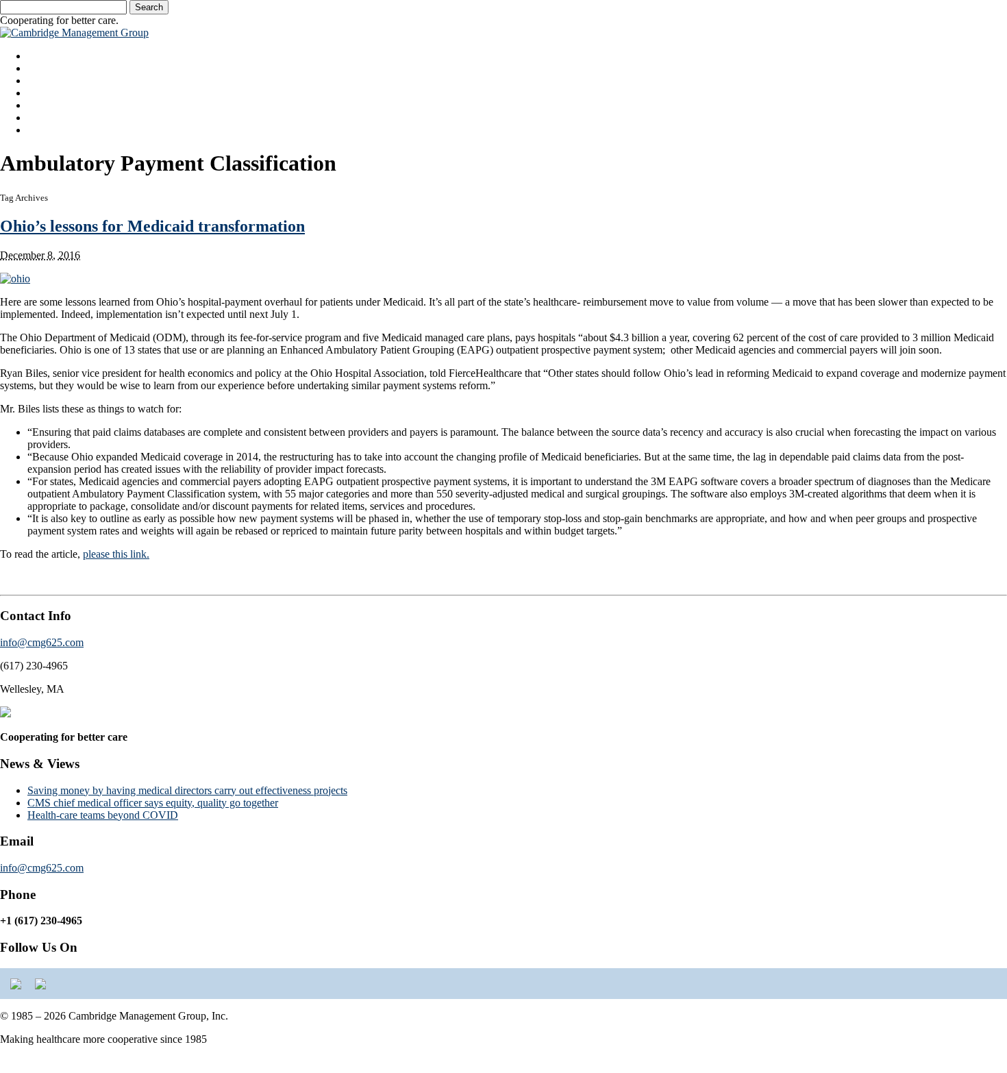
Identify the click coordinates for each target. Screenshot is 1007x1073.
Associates (50, 80)
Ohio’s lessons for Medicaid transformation (152, 226)
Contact (44, 130)
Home (40, 56)
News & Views (60, 117)
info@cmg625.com (42, 642)
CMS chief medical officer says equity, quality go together (152, 803)
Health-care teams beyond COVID (102, 815)
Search (149, 7)
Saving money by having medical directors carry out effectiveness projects (187, 790)
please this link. (116, 554)
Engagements (56, 93)
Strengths (47, 68)
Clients (42, 105)
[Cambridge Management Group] (74, 32)
